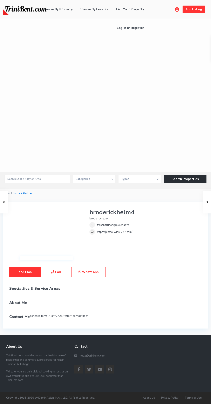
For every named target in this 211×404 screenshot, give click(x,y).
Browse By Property (58, 9)
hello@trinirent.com (92, 356)
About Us (149, 398)
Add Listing (193, 9)
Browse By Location (94, 9)
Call (57, 272)
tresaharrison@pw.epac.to (113, 225)
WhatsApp (89, 272)
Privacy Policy (169, 398)
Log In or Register (130, 28)
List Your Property (130, 9)
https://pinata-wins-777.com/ (114, 232)
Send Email (25, 272)
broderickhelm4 (112, 212)
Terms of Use (193, 398)
